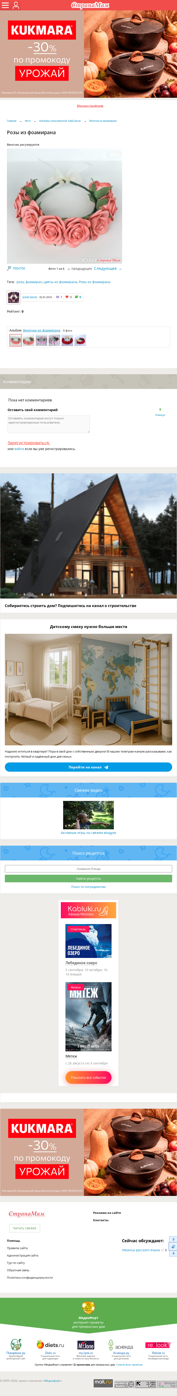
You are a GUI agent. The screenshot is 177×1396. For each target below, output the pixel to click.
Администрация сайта (22, 1255)
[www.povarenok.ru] (15, 1350)
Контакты (101, 1220)
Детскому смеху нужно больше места (88, 626)
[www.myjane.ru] (86, 1350)
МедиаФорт (88, 1318)
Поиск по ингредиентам (88, 887)
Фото (28, 120)
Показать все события (88, 1077)
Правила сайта (17, 1248)
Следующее (105, 268)
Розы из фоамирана (94, 282)
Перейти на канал (85, 767)
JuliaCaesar (30, 297)
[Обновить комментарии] (172, 1246)
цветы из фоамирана (60, 282)
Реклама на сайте (107, 1213)
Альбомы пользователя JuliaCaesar (60, 120)
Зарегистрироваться (28, 442)
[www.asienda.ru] (121, 1350)
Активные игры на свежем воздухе (88, 832)
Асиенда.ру (121, 1353)
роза (20, 282)
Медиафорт (52, 1381)
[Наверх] (172, 1239)
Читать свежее (24, 1228)
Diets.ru (50, 1353)
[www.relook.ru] (158, 1350)
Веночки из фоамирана (103, 120)
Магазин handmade (90, 106)
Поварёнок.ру (15, 1353)
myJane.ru (86, 1353)
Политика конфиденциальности (30, 1277)
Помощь (13, 1241)
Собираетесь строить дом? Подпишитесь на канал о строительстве (70, 605)
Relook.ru (158, 1353)
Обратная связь (18, 1270)
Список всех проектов (129, 1364)
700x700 (18, 268)
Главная (11, 120)
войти (19, 449)
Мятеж (71, 1056)
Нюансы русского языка (141, 1250)
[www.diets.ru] (50, 1350)
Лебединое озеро (81, 962)
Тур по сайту (16, 1263)
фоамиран (34, 282)
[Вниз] (172, 1254)
